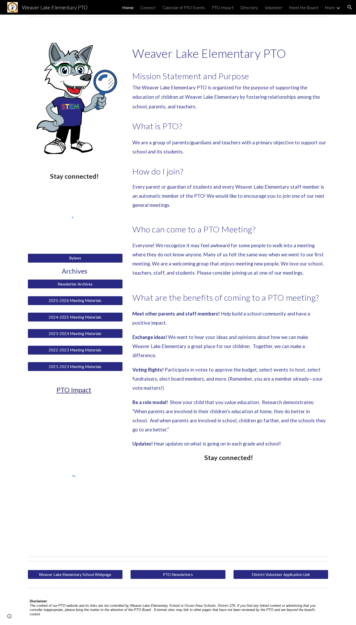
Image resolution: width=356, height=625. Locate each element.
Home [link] (127, 7)
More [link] (330, 7)
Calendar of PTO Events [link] (183, 7)
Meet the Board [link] (303, 7)
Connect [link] (148, 7)
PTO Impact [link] (223, 7)
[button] (349, 7)
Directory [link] (249, 7)
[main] (75, 176)
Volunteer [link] (273, 7)
